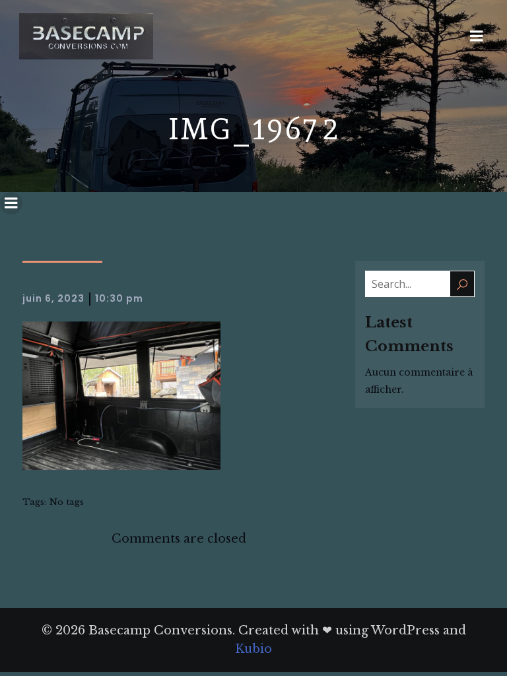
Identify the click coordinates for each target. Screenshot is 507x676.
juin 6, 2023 (53, 298)
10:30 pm (119, 298)
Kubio (253, 649)
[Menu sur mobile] (476, 36)
